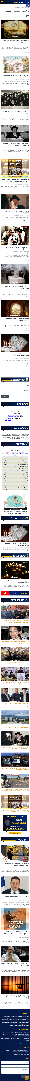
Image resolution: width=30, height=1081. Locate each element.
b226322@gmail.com (18, 1054)
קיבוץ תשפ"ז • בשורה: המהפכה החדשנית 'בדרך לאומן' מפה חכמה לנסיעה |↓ (16, 512)
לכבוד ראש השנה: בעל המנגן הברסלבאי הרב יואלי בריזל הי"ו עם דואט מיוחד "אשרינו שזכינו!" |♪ (15, 933)
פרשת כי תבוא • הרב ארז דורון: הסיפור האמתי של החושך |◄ (15, 964)
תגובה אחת (15, 290)
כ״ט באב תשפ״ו (22, 215)
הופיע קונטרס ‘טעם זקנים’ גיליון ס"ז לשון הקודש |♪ (16, 112)
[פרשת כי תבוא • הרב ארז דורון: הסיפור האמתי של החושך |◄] (15, 954)
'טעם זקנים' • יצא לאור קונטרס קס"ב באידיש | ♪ (17, 248)
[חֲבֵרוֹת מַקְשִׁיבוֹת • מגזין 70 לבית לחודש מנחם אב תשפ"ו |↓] (15, 308)
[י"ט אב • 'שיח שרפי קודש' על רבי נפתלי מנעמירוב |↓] (15, 274)
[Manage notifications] (26, 1077)
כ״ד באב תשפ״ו (22, 251)
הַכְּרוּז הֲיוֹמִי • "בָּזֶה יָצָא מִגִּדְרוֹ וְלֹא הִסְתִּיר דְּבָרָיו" (17, 997)
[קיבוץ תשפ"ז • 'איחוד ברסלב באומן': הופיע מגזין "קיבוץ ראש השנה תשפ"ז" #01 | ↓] (15, 168)
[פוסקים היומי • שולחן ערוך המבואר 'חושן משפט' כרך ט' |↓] (15, 29)
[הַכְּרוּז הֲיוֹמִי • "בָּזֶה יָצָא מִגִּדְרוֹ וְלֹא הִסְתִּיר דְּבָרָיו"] (15, 985)
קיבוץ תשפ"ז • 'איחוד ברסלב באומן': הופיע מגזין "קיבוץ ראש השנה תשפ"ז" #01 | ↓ (15, 181)
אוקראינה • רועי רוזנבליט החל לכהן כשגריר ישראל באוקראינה (16, 897)
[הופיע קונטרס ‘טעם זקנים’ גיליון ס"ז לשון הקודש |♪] (15, 99)
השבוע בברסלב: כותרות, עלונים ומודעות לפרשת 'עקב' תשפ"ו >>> (16, 355)
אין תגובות (15, 79)
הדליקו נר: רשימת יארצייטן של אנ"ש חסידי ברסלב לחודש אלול (16, 582)
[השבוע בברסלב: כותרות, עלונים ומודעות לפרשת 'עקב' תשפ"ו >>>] (15, 343)
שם (28, 385)
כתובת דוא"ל (26, 390)
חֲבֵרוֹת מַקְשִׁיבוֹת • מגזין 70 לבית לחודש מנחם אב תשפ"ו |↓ (17, 320)
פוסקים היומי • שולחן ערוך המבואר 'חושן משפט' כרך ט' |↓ (16, 41)
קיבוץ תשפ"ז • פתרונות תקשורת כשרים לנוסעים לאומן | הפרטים (17, 864)
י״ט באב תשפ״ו (22, 290)
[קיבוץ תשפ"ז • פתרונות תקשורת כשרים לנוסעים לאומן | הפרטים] (15, 853)
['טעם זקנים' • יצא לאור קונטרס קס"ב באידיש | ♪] (15, 235)
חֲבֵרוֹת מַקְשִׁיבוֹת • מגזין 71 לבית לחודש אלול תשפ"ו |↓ (15, 76)
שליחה (4, 396)
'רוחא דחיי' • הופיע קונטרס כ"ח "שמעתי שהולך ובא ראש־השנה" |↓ (16, 144)
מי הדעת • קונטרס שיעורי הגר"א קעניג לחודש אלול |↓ (17, 212)
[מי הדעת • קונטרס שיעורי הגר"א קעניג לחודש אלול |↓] (15, 201)
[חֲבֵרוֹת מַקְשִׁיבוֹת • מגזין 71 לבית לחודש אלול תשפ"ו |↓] (15, 64)
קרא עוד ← (27, 52)
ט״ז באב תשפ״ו (22, 323)
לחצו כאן (19, 1022)
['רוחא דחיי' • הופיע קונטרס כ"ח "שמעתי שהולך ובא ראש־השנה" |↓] (15, 133)
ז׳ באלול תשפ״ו (22, 79)
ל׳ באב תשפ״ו (22, 184)
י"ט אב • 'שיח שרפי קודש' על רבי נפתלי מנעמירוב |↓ (16, 287)
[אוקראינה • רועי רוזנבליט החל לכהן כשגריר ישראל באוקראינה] (15, 885)
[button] (28, 5)
